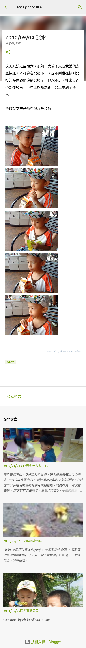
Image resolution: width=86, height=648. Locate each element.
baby (10, 362)
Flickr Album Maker (70, 351)
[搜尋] (79, 7)
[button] (8, 52)
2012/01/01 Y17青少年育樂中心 (25, 466)
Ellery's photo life (27, 7)
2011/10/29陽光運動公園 (21, 611)
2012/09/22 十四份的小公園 (22, 541)
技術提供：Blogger (45, 642)
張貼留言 (14, 397)
